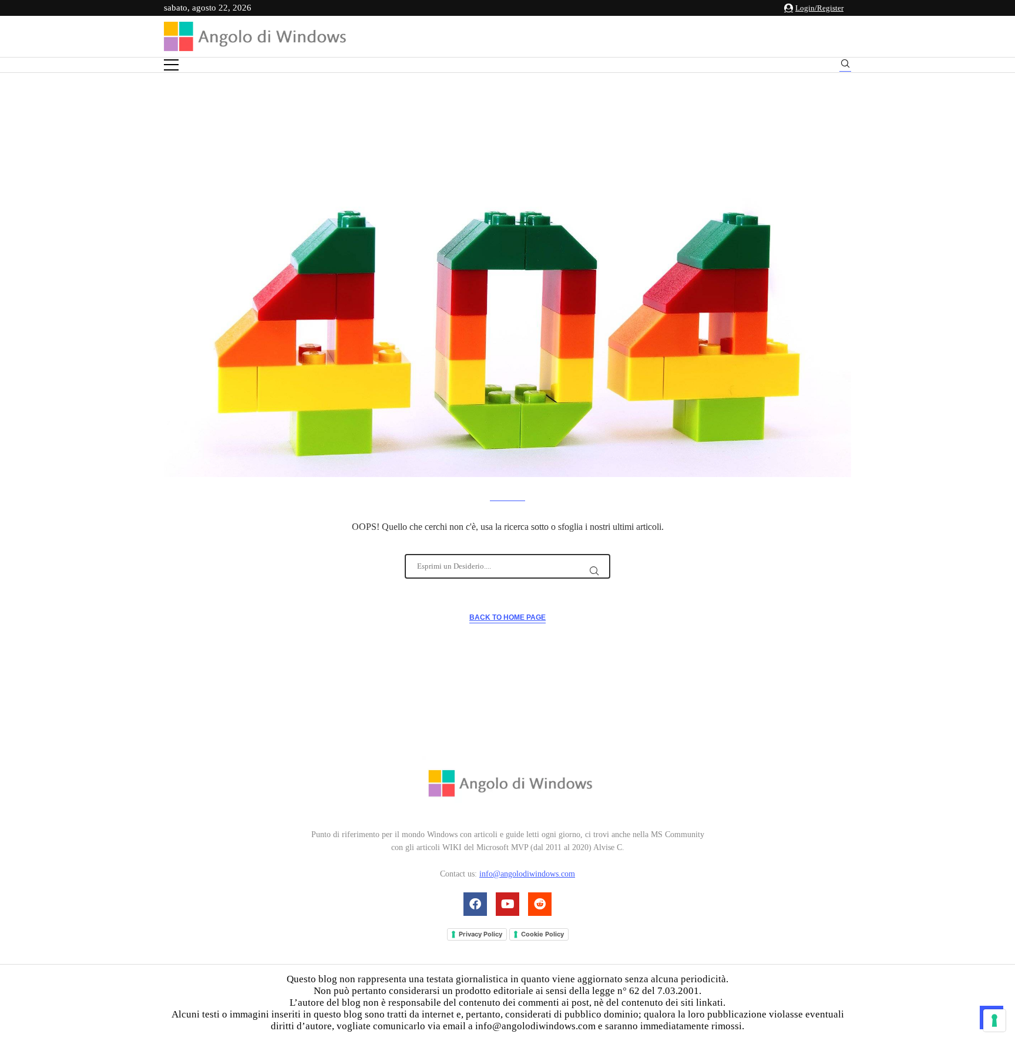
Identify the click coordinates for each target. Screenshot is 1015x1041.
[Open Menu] (171, 65)
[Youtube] (507, 904)
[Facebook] (475, 904)
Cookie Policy (542, 934)
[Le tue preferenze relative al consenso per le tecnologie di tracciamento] (994, 1020)
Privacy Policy (480, 934)
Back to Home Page (507, 617)
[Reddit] (540, 904)
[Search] (845, 65)
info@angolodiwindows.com (527, 873)
